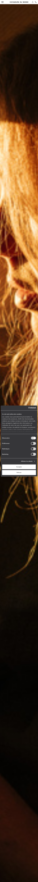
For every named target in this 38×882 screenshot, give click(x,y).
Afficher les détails (27, 461)
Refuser (19, 472)
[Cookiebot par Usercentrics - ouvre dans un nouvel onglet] (28, 408)
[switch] (33, 443)
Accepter (19, 467)
